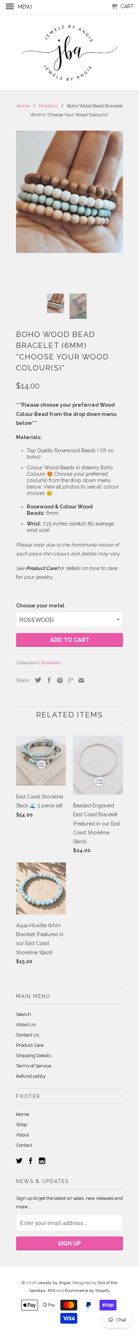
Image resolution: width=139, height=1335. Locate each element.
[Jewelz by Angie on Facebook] (30, 1160)
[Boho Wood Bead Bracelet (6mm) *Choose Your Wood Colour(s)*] (69, 192)
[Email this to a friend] (79, 680)
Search (23, 1014)
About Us (26, 1024)
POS (52, 1290)
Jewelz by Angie (53, 1282)
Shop (21, 1124)
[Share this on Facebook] (47, 680)
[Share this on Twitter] (36, 680)
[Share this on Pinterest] (58, 680)
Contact (24, 1145)
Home (22, 1114)
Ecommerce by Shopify (87, 1290)
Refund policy (31, 1076)
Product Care (29, 1045)
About (22, 1135)
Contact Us (27, 1035)
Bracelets (51, 662)
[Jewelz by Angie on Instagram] (42, 1160)
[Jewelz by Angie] (69, 52)
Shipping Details (33, 1055)
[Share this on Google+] (68, 680)
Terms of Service (33, 1065)
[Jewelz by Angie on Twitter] (19, 1160)
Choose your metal (40, 605)
